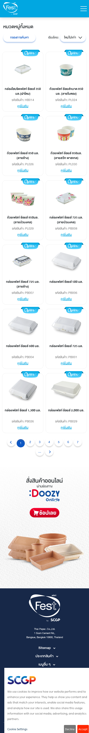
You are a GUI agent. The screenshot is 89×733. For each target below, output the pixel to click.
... (39, 451)
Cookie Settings (17, 729)
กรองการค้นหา (19, 37)
